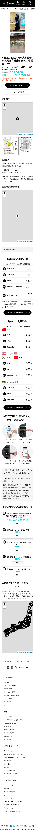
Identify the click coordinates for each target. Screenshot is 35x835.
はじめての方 (8, 698)
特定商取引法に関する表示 (12, 805)
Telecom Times (8, 808)
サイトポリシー (8, 798)
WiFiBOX (7, 829)
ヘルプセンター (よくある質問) (13, 720)
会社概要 (6, 788)
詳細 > (18, 523)
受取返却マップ (8, 682)
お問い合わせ (8, 726)
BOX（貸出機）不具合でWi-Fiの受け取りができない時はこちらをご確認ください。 (17, 473)
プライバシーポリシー (11, 795)
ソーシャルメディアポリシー (13, 801)
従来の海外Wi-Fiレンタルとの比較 (14, 757)
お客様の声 (7, 760)
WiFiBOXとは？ (8, 751)
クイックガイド (8, 716)
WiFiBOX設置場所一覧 (21, 9)
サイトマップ (8, 705)
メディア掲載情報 (9, 770)
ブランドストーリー (10, 764)
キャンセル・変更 (9, 692)
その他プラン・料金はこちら (17, 312)
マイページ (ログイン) (11, 733)
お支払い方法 (8, 689)
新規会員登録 (8, 736)
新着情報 (6, 767)
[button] (17, 118)
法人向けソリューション (11, 702)
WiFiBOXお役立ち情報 (11, 773)
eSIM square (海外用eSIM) (12, 811)
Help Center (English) (10, 723)
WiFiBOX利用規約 (9, 792)
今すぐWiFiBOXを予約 (17, 85)
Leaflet (20, 134)
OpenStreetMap (28, 134)
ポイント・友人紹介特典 (11, 695)
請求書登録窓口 (8, 739)
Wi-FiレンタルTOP (6, 9)
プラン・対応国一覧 (10, 685)
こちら (27, 661)
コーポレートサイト (10, 785)
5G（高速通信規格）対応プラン (13, 754)
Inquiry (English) (9, 729)
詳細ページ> (9, 442)
